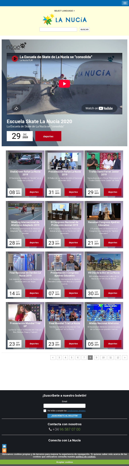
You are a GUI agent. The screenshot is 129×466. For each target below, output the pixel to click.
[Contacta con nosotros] (4, 446)
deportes (48, 136)
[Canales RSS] (4, 450)
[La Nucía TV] (23, 46)
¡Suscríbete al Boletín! (64, 416)
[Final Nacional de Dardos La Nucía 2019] (24, 275)
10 (103, 357)
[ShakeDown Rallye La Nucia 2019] (24, 174)
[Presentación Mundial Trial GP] (24, 326)
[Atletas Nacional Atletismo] (102, 326)
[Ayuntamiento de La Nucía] (64, 19)
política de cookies (85, 456)
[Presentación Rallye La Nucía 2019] (63, 174)
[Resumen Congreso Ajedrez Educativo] (102, 224)
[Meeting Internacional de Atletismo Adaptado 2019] (24, 224)
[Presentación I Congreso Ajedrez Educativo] (63, 275)
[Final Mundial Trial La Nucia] (63, 326)
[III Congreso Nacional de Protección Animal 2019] (63, 224)
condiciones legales (76, 411)
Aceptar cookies (64, 462)
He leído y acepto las (66, 411)
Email (64, 401)
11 (111, 357)
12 (118, 357)
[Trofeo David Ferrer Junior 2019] (102, 174)
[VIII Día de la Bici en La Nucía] (102, 275)
